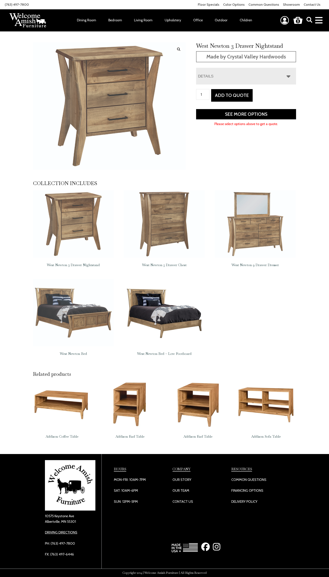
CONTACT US (182, 502)
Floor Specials (208, 4)
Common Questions (263, 4)
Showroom (291, 4)
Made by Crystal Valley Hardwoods (246, 56)
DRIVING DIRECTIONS (61, 532)
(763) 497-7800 (17, 4)
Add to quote (232, 95)
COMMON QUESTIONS (248, 480)
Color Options (234, 4)
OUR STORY (181, 480)
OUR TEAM (180, 490)
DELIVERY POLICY (244, 502)
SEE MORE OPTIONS (246, 114)
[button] (178, 49)
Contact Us (312, 4)
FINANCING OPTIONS (247, 490)
